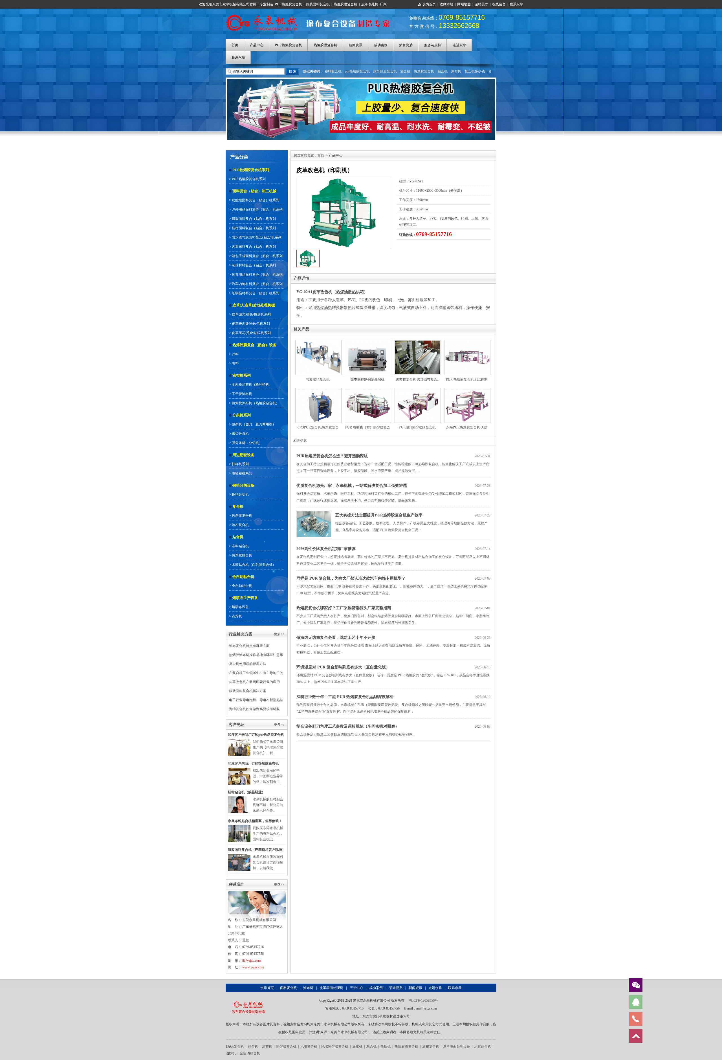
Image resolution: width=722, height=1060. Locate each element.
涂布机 (456, 71)
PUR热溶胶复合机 (288, 4)
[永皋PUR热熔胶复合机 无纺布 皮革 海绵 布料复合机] (467, 391)
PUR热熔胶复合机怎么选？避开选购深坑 (332, 456)
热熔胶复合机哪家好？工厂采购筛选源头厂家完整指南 (343, 608)
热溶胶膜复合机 (345, 4)
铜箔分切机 (240, 494)
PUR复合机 (308, 1046)
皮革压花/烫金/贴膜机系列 (251, 333)
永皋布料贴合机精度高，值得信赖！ (255, 821)
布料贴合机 (240, 546)
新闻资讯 (355, 45)
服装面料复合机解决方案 (247, 691)
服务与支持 (432, 45)
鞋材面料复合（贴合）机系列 (254, 228)
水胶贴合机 (482, 1046)
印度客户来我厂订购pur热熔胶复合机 (256, 735)
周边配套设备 (243, 455)
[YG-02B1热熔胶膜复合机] (418, 391)
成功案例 (381, 45)
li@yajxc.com (251, 960)
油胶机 (231, 1053)
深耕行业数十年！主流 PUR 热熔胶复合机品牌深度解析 (345, 697)
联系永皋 (516, 4)
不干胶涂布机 (242, 394)
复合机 (405, 71)
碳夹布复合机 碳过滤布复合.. (417, 379)
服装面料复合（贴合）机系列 (254, 219)
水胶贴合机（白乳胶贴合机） (254, 565)
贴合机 (442, 71)
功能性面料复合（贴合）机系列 (255, 200)
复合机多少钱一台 (478, 71)
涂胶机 (357, 1046)
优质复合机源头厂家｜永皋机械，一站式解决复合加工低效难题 (351, 485)
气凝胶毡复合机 (318, 379)
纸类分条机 (240, 434)
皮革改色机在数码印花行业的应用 (254, 682)
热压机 (385, 1046)
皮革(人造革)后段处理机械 (253, 305)
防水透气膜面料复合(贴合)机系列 (256, 237)
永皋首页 (267, 988)
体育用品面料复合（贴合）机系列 (257, 275)
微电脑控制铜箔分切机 (367, 379)
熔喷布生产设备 (245, 598)
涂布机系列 (241, 375)
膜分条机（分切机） (247, 443)
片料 (235, 354)
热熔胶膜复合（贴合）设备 (254, 345)
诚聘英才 (481, 4)
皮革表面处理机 (331, 988)
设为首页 (429, 4)
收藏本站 (446, 4)
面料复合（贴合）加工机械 (254, 191)
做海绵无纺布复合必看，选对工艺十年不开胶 (335, 637)
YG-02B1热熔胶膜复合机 (417, 427)
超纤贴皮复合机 (385, 71)
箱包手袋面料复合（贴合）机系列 (257, 256)
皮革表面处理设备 (456, 1046)
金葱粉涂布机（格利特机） (252, 385)
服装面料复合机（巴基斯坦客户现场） (256, 850)
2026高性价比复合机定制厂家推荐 (326, 549)
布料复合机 (333, 71)
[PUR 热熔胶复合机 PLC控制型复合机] (467, 343)
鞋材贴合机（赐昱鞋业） (246, 792)
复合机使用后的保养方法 (247, 664)
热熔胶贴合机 (242, 555)
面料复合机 (288, 988)
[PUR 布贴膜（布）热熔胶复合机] (368, 391)
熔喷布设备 (240, 607)
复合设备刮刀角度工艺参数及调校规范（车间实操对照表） (347, 726)
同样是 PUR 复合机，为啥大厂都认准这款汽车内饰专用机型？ (351, 578)
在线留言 (499, 4)
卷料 (235, 363)
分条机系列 (241, 415)
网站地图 (464, 4)
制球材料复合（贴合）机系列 (254, 265)
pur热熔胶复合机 (357, 71)
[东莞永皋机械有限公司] (248, 1000)
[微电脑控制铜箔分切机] (368, 343)
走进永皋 (459, 45)
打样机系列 (240, 464)
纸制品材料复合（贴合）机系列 (255, 293)
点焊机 (237, 616)
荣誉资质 (406, 45)
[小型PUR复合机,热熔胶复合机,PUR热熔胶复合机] (318, 391)
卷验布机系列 (242, 473)
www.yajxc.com (253, 967)
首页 (235, 45)
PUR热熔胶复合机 (288, 45)
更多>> (279, 634)
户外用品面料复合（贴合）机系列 (257, 209)
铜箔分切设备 (243, 485)
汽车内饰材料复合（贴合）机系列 (257, 284)
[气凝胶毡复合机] (318, 343)
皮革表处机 (369, 4)
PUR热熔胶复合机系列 (250, 170)
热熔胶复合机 (424, 71)
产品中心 (256, 45)
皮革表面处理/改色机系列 (251, 324)
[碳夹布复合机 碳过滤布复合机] (418, 343)
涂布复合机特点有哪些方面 (249, 646)
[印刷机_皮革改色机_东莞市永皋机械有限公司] (311, 15)
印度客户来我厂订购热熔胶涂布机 (253, 763)
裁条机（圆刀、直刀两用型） (254, 424)
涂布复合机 (240, 525)
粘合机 (371, 1046)
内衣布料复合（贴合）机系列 (254, 247)
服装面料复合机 (318, 4)
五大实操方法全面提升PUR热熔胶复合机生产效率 (378, 515)
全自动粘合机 (243, 577)
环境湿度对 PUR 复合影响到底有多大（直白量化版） (343, 667)
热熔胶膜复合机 (325, 45)
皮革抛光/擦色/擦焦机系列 (251, 314)
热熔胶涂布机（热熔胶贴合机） (255, 403)
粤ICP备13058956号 (423, 1000)
